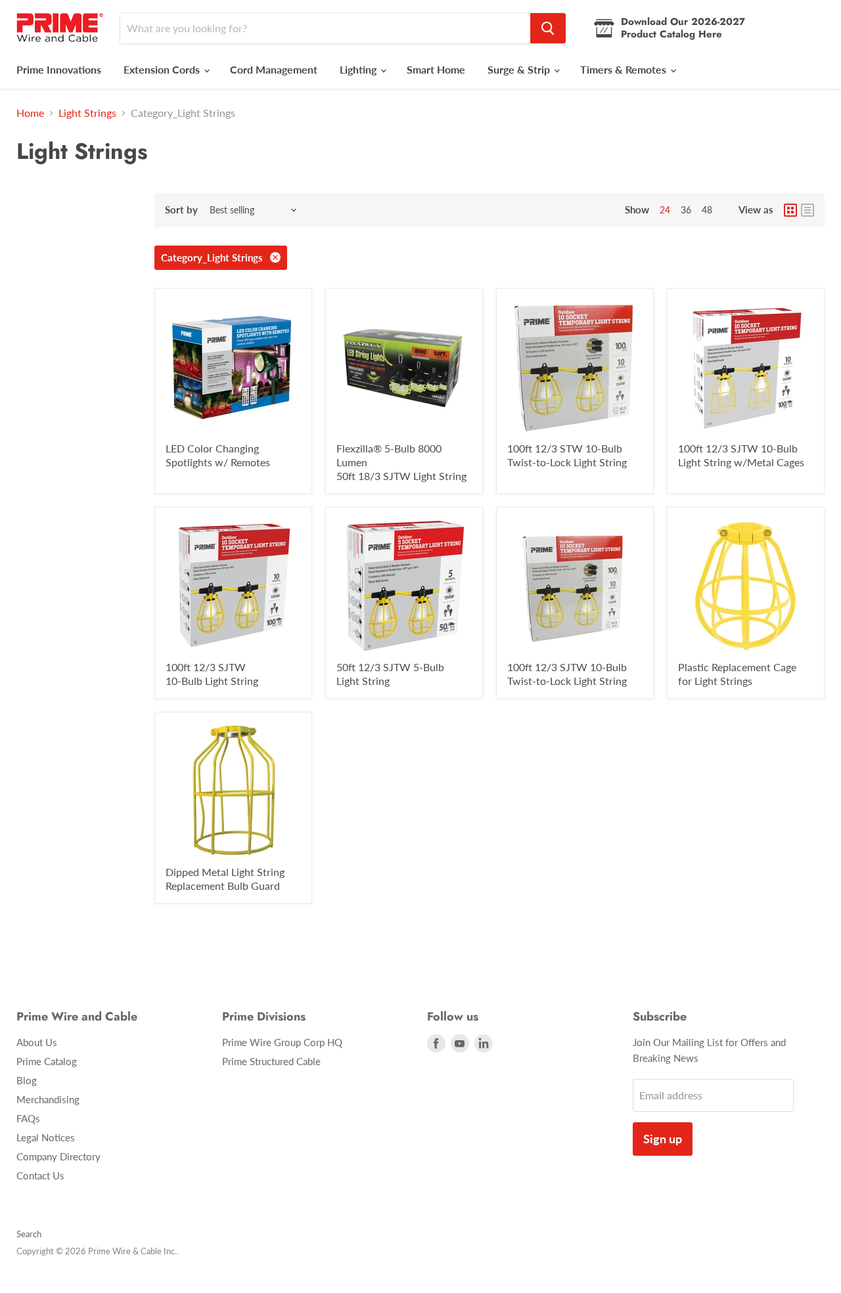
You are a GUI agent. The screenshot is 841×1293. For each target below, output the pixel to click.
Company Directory (58, 1156)
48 (707, 209)
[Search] (548, 28)
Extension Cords (163, 69)
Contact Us (40, 1175)
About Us (36, 1042)
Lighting (359, 69)
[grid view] (790, 210)
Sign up (662, 1138)
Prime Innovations (58, 69)
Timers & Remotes (624, 69)
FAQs (28, 1118)
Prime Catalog (46, 1061)
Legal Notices (45, 1137)
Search (28, 1234)
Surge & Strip (520, 69)
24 (665, 209)
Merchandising (48, 1099)
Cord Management (273, 69)
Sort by (181, 209)
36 (686, 209)
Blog (26, 1080)
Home (30, 113)
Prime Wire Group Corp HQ (282, 1042)
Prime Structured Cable (271, 1061)
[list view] (807, 210)
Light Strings (87, 113)
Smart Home (436, 69)
